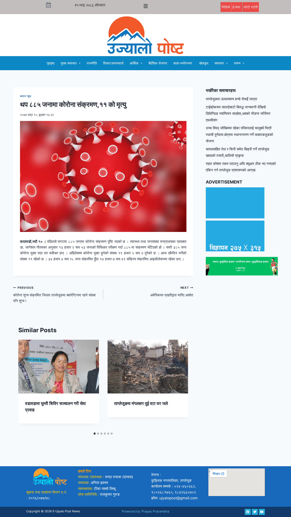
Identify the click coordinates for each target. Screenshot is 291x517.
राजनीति (92, 63)
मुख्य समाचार (69, 63)
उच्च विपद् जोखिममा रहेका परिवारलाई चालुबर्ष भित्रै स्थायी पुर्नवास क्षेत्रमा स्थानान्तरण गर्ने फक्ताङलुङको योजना (239, 134)
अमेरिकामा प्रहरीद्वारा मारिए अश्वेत (171, 291)
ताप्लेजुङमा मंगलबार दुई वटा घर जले (141, 403)
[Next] (180, 385)
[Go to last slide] (26, 385)
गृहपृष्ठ (51, 63)
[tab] (95, 434)
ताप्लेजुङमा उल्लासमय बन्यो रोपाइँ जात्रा (231, 99)
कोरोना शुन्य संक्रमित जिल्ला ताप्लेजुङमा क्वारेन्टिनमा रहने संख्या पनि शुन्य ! (54, 294)
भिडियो (226, 7)
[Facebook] (248, 512)
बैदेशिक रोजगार (157, 63)
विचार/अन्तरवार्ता (113, 63)
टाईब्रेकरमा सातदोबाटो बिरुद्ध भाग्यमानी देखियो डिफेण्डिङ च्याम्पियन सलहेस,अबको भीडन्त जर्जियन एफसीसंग (238, 113)
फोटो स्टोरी (251, 7)
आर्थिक (134, 63)
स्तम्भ (237, 63)
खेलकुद (203, 63)
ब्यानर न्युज (26, 96)
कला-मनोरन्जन (183, 63)
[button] (145, 6)
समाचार (219, 63)
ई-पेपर (236, 7)
